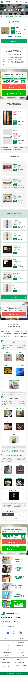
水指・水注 (11, 450)
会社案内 (7, 655)
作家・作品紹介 (21, 652)
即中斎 (17, 27)
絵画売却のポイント (21, 659)
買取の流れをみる (14, 314)
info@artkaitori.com (9, 626)
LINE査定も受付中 (14, 94)
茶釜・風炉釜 (17, 450)
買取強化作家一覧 (7, 652)
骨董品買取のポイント (7, 662)
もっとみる (14, 297)
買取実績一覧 (21, 649)
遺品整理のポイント (7, 659)
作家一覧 (21, 638)
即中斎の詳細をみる (14, 41)
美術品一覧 (7, 642)
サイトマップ (21, 670)
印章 (23, 451)
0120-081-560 (7, 624)
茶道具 (21, 29)
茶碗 (7, 450)
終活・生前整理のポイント (21, 662)
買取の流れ (7, 638)
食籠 (15, 451)
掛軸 (17, 29)
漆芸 (21, 451)
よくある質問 (21, 642)
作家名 (8, 514)
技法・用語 (7, 645)
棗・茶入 (22, 450)
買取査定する (14, 87)
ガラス (17, 451)
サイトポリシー (7, 670)
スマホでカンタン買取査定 (14, 91)
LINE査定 (7, 649)
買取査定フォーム (21, 645)
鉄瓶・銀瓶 (13, 449)
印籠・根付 (18, 449)
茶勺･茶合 (11, 451)
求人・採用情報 (21, 655)
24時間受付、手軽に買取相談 (14, 84)
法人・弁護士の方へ (7, 666)
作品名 (20, 514)
